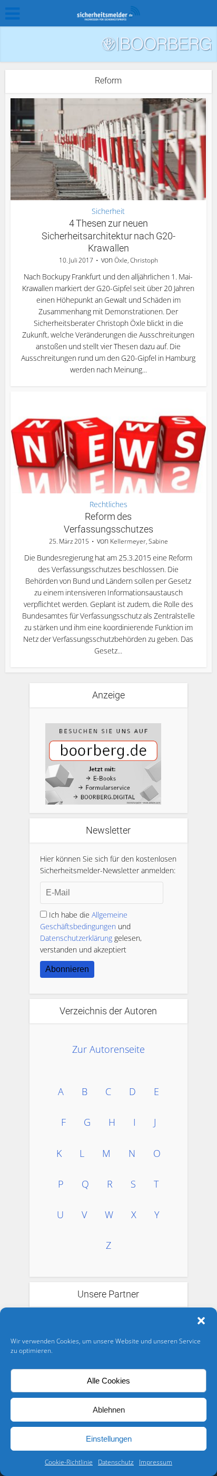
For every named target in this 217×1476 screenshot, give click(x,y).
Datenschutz (116, 1462)
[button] (201, 1320)
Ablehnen (109, 1409)
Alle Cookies (108, 1380)
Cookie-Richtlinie (69, 1462)
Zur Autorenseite (108, 1049)
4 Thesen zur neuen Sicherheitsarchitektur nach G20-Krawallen (108, 236)
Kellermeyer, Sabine (139, 541)
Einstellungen (109, 1438)
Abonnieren (67, 969)
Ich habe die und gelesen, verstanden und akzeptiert (91, 932)
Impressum (155, 1462)
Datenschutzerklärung (76, 938)
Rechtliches (108, 504)
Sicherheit (108, 211)
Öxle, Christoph (136, 260)
